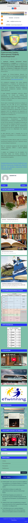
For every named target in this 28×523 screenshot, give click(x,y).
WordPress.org (5, 468)
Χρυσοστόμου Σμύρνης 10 (16, 24)
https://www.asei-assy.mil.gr (17, 79)
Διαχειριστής (13, 175)
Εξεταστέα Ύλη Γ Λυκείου (7, 251)
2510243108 (16, 17)
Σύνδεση (4, 460)
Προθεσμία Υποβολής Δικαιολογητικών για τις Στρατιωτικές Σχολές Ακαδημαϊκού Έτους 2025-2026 (13, 284)
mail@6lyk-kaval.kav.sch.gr (15, 21)
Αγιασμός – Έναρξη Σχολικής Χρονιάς (10, 219)
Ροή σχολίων (5, 465)
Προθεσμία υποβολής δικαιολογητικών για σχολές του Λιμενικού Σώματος (24, 185)
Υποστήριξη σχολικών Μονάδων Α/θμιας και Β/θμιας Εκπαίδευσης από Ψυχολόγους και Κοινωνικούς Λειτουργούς (5, 185)
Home (26, 521)
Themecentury (14, 520)
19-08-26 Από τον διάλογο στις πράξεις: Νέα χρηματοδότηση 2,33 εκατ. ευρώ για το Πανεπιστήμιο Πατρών (13, 491)
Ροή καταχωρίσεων (6, 463)
